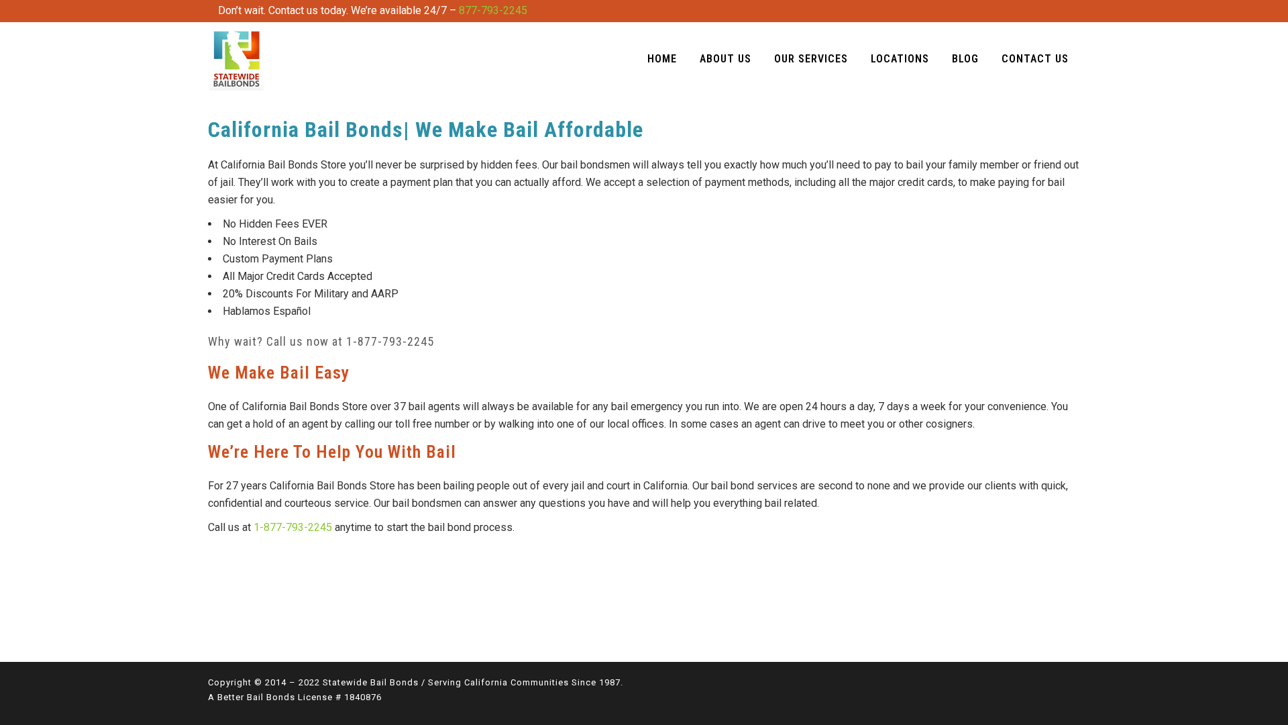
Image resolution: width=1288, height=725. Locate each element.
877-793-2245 (493, 10)
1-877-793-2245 (390, 341)
